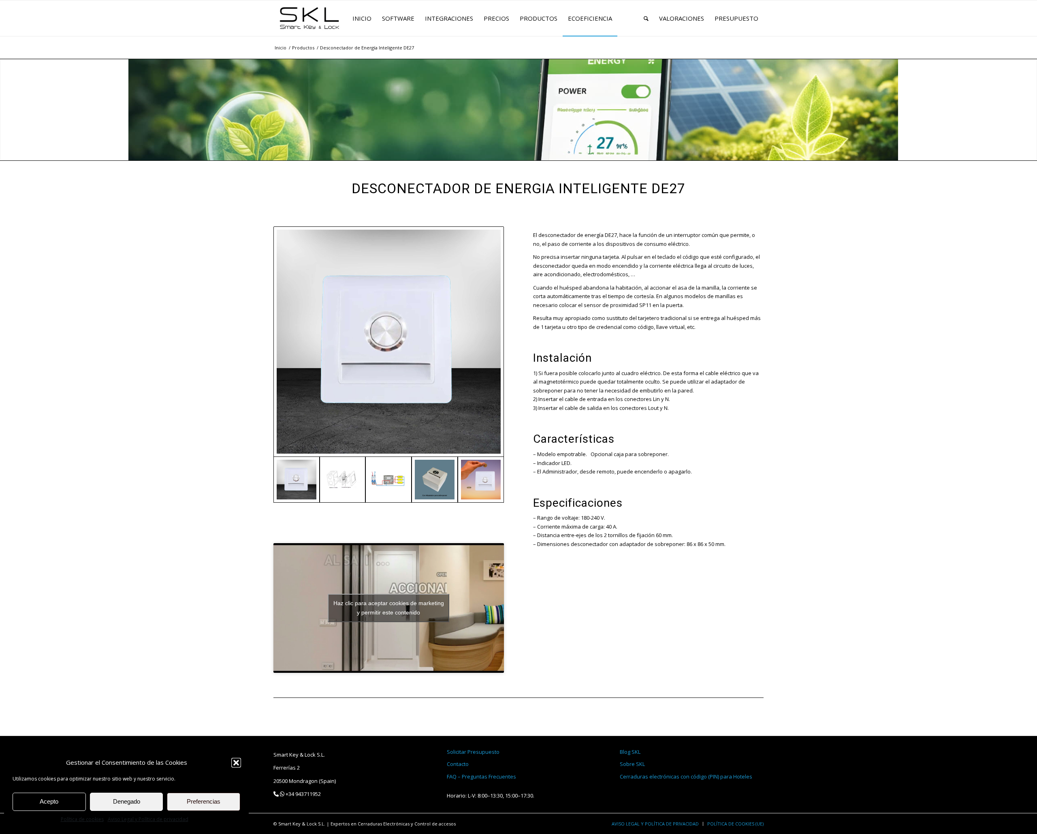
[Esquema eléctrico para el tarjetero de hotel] (388, 479)
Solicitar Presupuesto (473, 751)
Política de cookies (82, 819)
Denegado (126, 801)
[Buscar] (646, 18)
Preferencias (203, 801)
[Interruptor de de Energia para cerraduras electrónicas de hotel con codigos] (388, 341)
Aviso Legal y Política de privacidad (148, 819)
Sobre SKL (632, 764)
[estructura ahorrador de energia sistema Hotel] (343, 479)
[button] (236, 763)
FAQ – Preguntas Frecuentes (481, 776)
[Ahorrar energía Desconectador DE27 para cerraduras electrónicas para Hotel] (481, 479)
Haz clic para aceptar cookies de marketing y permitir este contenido (388, 608)
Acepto (49, 801)
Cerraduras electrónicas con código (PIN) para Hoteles (686, 776)
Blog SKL (630, 751)
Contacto (458, 764)
